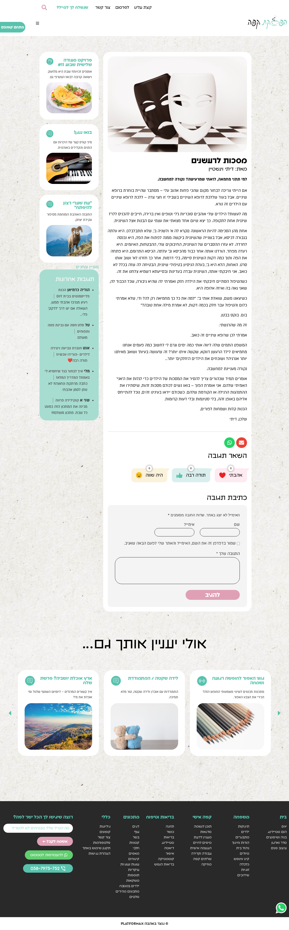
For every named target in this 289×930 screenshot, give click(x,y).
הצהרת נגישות (99, 853)
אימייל (189, 524)
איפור (170, 853)
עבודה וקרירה (201, 853)
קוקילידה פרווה (67, 400)
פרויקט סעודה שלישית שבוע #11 (75, 62)
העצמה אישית (201, 848)
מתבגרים (242, 837)
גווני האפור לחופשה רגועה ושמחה (238, 680)
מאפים (134, 853)
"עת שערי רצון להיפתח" (77, 205)
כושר (170, 831)
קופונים (105, 831)
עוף (136, 831)
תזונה (170, 826)
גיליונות (105, 826)
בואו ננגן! (83, 132)
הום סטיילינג (277, 831)
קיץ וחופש (241, 858)
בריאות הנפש (164, 864)
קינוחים (133, 858)
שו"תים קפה (202, 858)
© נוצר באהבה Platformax (144, 923)
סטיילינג (168, 842)
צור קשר (102, 7)
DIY (284, 826)
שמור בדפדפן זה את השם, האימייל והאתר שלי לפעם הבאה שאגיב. (180, 543)
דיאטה (169, 848)
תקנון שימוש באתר (96, 848)
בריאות (169, 837)
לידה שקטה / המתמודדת (153, 678)
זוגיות (245, 869)
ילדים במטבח (129, 886)
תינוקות (243, 826)
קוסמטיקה (166, 858)
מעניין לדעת (203, 837)
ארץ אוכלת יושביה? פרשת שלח (66, 680)
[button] (37, 23)
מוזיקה (206, 864)
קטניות (134, 842)
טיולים (244, 853)
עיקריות (133, 869)
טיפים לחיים (202, 842)
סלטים (134, 896)
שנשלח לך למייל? (72, 7)
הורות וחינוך (240, 842)
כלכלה (244, 864)
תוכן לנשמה (203, 826)
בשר (136, 837)
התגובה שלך (228, 554)
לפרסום (122, 7)
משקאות (132, 880)
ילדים (245, 831)
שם (237, 524)
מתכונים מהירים (127, 891)
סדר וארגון (279, 842)
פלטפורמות (101, 842)
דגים (135, 826)
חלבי (136, 848)
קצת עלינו (143, 7)
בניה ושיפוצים (276, 837)
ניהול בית (242, 848)
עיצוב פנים (279, 848)
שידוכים (243, 875)
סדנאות (206, 831)
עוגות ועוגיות (129, 864)
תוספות (133, 875)
